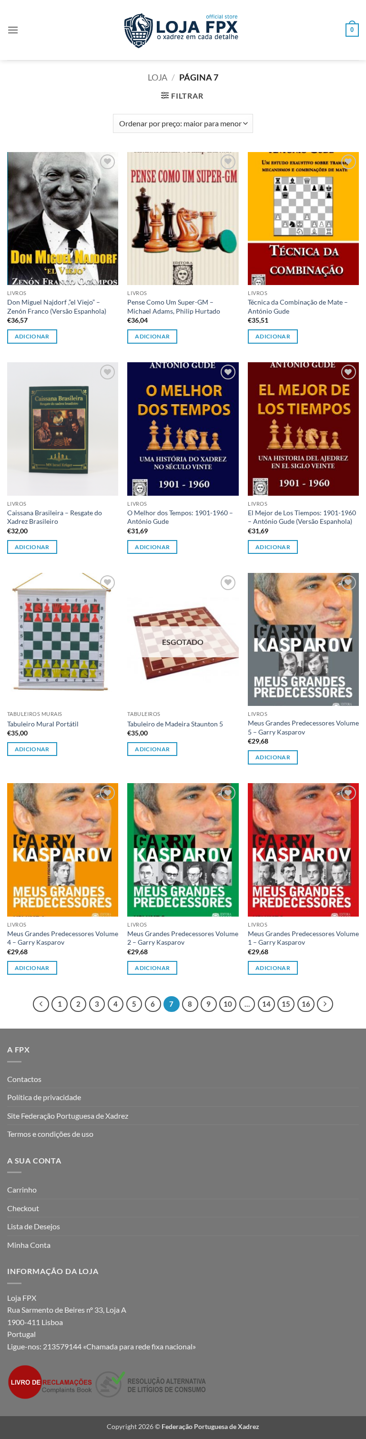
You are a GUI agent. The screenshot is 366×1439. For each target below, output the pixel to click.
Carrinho (22, 1189)
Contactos (24, 1078)
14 (266, 1004)
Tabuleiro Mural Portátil (43, 724)
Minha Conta (29, 1244)
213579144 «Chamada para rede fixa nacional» (119, 1346)
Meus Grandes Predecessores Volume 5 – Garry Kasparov (303, 727)
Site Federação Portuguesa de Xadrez (67, 1115)
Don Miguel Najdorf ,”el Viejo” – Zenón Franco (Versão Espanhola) (56, 306)
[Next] (325, 1004)
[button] (13, 29)
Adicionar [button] (32, 336)
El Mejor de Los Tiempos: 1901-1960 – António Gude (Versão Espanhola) (302, 517)
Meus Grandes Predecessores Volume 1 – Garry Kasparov (303, 938)
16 (306, 1004)
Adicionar (152, 749)
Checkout (23, 1208)
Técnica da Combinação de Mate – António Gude (298, 306)
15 (286, 1004)
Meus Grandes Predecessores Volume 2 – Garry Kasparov (182, 938)
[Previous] (41, 1004)
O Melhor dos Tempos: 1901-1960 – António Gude (180, 517)
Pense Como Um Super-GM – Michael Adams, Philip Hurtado (173, 306)
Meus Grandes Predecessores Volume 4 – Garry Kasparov (62, 938)
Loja (157, 77)
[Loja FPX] (183, 29)
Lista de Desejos (33, 1226)
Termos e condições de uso (50, 1133)
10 (228, 1004)
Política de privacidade (44, 1097)
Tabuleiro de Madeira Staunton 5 (175, 724)
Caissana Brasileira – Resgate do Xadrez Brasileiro (54, 517)
